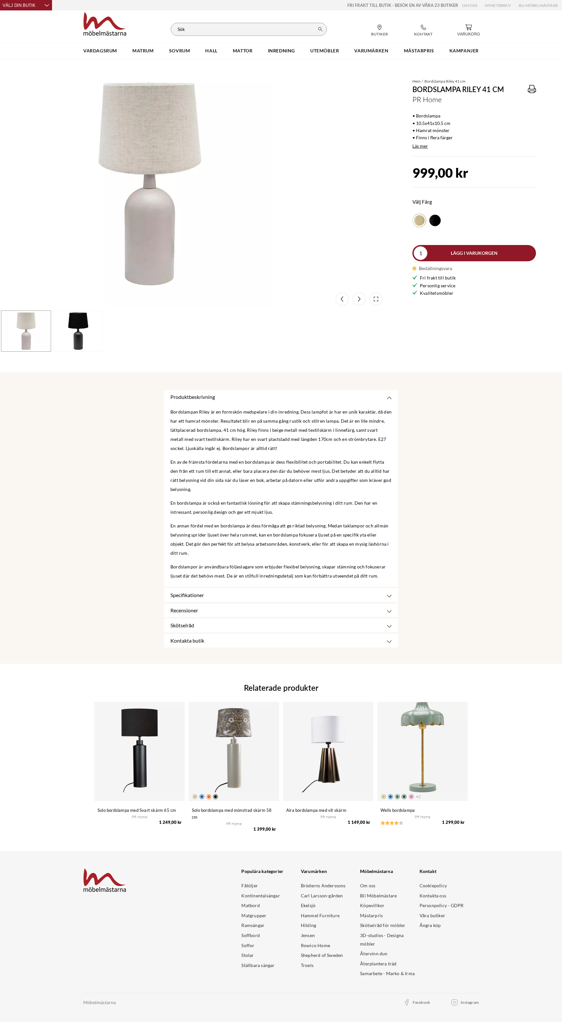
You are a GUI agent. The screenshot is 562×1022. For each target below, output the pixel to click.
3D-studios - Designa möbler (382, 940)
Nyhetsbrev (498, 5)
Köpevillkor (372, 905)
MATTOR (243, 50)
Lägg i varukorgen (474, 253)
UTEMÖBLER (324, 50)
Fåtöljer (249, 885)
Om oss (469, 5)
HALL (211, 50)
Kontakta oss (433, 895)
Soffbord (250, 935)
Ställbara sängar (257, 965)
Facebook (422, 1002)
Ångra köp (430, 925)
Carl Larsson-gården (322, 895)
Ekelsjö (308, 905)
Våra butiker (432, 915)
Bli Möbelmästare (538, 5)
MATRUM (143, 50)
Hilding (308, 925)
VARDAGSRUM (100, 50)
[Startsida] (105, 23)
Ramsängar (252, 925)
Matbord (250, 905)
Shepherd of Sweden (322, 955)
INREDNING (281, 50)
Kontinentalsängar (260, 895)
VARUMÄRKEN (371, 50)
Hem (416, 81)
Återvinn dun (373, 953)
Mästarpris (371, 915)
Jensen (308, 935)
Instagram (470, 1002)
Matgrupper (253, 915)
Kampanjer (464, 50)
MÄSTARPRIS (419, 50)
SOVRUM (179, 50)
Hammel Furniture (320, 915)
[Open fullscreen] (375, 299)
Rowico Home (315, 945)
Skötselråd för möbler (382, 925)
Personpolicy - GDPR (442, 905)
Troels (307, 965)
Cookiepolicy (433, 885)
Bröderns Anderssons (323, 885)
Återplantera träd (378, 963)
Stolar (247, 955)
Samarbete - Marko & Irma (387, 973)
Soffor (247, 945)
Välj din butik (19, 5)
